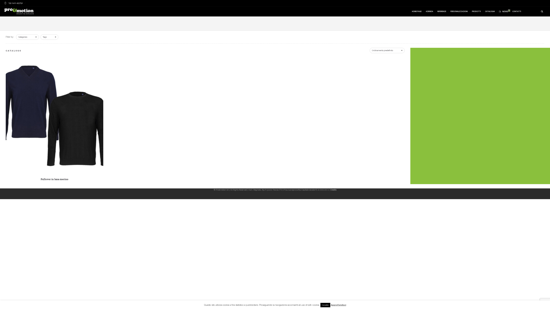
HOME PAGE (417, 11)
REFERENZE (441, 11)
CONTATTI (516, 11)
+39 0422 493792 (15, 3)
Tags (45, 37)
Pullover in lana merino (54, 179)
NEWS (505, 11)
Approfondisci (338, 305)
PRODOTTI (476, 11)
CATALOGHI (490, 11)
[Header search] (542, 12)
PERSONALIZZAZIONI (459, 11)
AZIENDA (429, 11)
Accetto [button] (325, 305)
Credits (333, 190)
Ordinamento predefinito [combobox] (382, 50)
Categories (22, 37)
